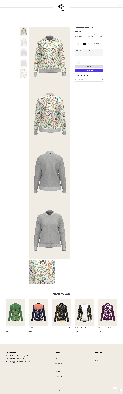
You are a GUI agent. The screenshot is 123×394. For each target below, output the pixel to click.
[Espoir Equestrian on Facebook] (95, 360)
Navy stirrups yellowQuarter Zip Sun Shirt (61, 327)
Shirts (56, 366)
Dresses (56, 358)
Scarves (56, 361)
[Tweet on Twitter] (85, 75)
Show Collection (58, 363)
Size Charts (57, 371)
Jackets (56, 368)
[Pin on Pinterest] (87, 75)
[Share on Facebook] (82, 75)
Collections (57, 373)
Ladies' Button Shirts (59, 376)
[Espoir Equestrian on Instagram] (4, 5)
